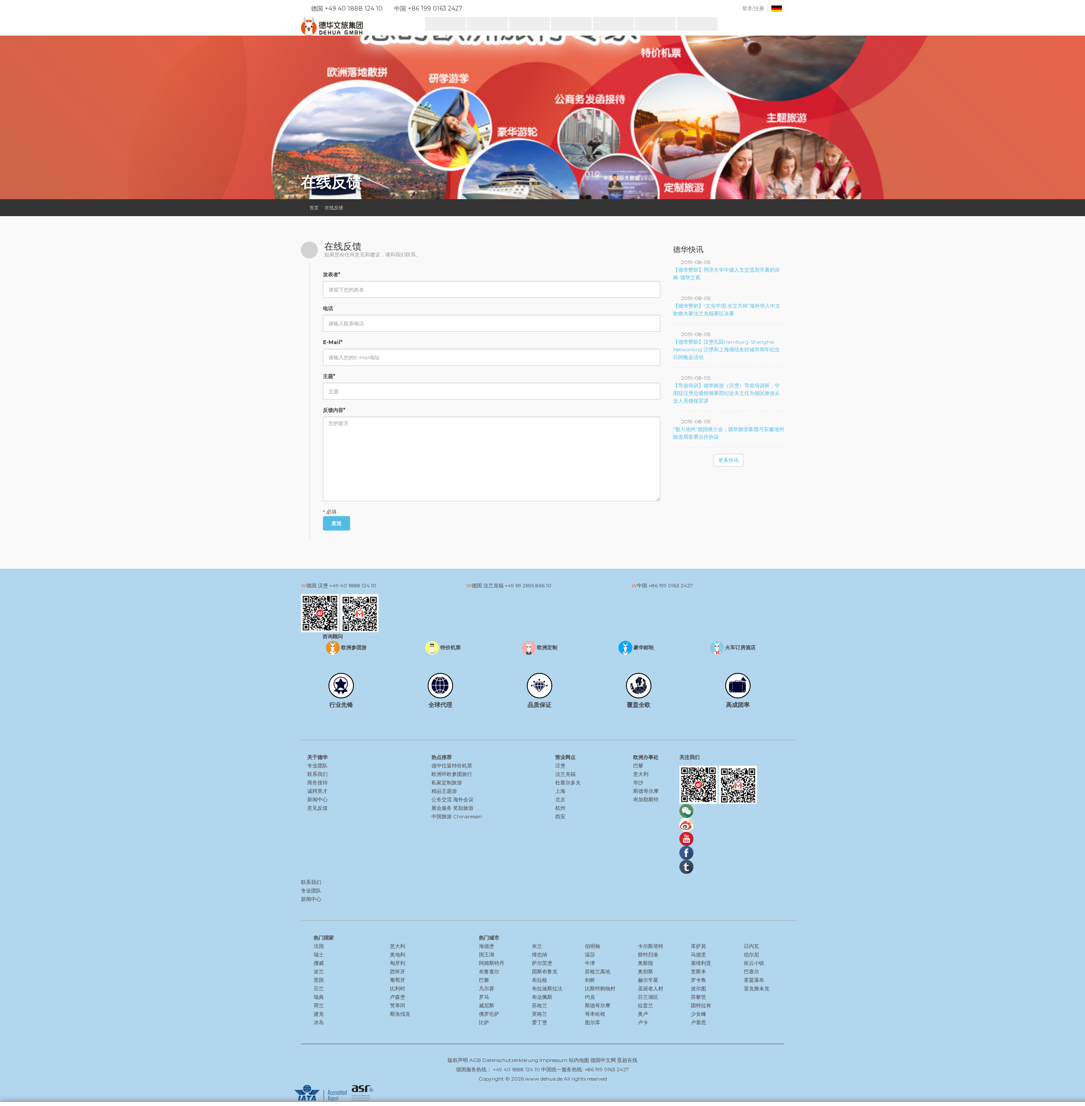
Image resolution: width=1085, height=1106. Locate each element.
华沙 (638, 782)
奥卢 (643, 1014)
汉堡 (560, 765)
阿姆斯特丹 (491, 963)
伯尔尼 (751, 954)
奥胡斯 (645, 971)
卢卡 (643, 1022)
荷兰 (319, 1005)
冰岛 (319, 1022)
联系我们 (317, 774)
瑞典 (319, 997)
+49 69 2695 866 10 (528, 585)
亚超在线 (627, 1060)
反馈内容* (334, 410)
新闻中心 (317, 799)
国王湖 (486, 954)
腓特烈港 (648, 954)
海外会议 (463, 799)
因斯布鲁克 (544, 971)
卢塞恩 (698, 1022)
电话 (328, 308)
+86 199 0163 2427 (670, 585)
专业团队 (317, 765)
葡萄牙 (397, 980)
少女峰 (698, 1014)
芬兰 (319, 988)
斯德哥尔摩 (646, 791)
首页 (314, 208)
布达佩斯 (542, 997)
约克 (590, 997)
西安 (560, 816)
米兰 (537, 946)
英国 (319, 980)
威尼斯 (486, 1005)
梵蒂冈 (397, 1005)
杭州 (560, 808)
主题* (329, 376)
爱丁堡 (539, 1022)
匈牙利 (397, 963)
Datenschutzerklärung (510, 1060)
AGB (475, 1060)
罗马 (484, 997)
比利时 (397, 988)
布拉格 (539, 980)
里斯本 (698, 971)
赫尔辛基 (648, 980)
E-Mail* (332, 342)
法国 (319, 946)
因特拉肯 (701, 1005)
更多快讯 (728, 460)
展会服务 (441, 808)
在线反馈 (334, 208)
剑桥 (590, 980)
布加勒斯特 (646, 799)
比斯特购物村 (600, 988)
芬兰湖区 (648, 997)
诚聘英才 (317, 791)
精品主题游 (444, 791)
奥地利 (397, 954)
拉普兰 (645, 1005)
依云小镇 (754, 963)
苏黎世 (698, 997)
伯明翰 (592, 946)
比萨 (484, 1022)
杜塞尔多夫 (568, 782)
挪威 (319, 963)
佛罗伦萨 (489, 1014)
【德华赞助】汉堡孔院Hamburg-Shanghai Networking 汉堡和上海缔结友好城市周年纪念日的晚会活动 (726, 349)
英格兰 (539, 1014)
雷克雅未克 (756, 988)
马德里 (698, 954)
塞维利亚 (701, 963)
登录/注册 (753, 8)
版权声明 (458, 1060)
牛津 (590, 963)
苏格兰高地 (597, 971)
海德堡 (486, 946)
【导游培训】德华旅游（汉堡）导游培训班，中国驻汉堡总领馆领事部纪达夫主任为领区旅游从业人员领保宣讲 (726, 393)
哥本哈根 (595, 1014)
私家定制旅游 (446, 782)
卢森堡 (397, 997)
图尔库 (592, 1022)
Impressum (554, 1060)
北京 (560, 799)
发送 (336, 523)
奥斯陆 (645, 963)
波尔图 (698, 988)
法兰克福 (565, 774)
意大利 (640, 774)
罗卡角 (698, 980)
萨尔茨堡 (542, 963)
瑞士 (319, 954)
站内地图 (579, 1060)
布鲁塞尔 (489, 971)
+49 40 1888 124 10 (352, 585)
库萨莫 (698, 946)
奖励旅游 (463, 808)
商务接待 (317, 782)
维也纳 (539, 954)
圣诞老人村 (650, 988)
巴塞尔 (751, 971)
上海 (560, 791)
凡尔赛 (486, 988)
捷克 (319, 1014)
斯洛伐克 (400, 1014)
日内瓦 (751, 946)
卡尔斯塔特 (650, 946)
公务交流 (441, 799)
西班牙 (397, 971)
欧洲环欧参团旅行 (451, 774)
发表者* (331, 274)
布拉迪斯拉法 (547, 988)
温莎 (590, 954)
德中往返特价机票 (451, 765)
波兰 (319, 971)
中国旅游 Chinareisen (456, 816)
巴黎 (638, 765)
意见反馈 (317, 808)
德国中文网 (603, 1060)
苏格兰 (539, 1005)
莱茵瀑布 (754, 980)
